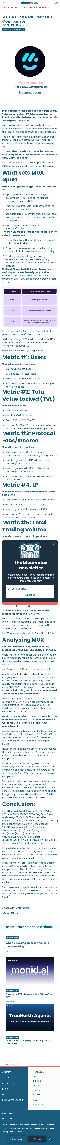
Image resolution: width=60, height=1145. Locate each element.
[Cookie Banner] (30, 1132)
